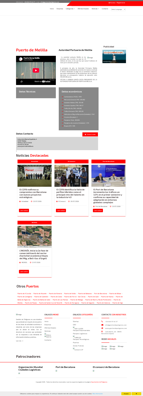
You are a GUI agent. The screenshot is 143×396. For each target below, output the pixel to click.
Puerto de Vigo (117, 303)
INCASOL (24, 262)
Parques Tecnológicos (81, 339)
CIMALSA (78, 337)
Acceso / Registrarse (117, 3)
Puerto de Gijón (93, 296)
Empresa (60, 9)
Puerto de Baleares (85, 293)
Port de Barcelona (101, 206)
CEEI (74, 324)
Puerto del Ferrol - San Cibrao (75, 296)
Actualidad (24, 201)
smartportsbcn (107, 61)
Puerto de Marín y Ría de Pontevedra (98, 300)
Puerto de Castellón (41, 296)
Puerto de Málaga (76, 300)
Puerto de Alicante (39, 293)
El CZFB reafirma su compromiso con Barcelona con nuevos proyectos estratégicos (32, 193)
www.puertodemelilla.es (25, 146)
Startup (76, 321)
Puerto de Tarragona (72, 303)
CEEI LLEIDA (79, 328)
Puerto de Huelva (107, 296)
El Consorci (62, 201)
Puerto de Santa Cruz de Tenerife (50, 303)
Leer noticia (24, 210)
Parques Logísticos (80, 333)
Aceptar (126, 393)
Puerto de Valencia (103, 303)
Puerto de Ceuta (56, 296)
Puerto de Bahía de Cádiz (41, 300)
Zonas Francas (78, 346)
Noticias (94, 9)
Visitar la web (91, 134)
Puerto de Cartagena (25, 296)
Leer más (19, 341)
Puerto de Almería (55, 293)
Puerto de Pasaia (31, 303)
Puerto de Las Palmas (60, 300)
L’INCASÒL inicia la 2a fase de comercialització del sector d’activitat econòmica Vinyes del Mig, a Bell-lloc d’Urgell (33, 254)
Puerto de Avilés (70, 293)
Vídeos (48, 335)
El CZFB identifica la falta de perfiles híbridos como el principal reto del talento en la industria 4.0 (70, 193)
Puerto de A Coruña (24, 293)
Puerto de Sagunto (87, 303)
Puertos (76, 342)
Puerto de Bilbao (115, 293)
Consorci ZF (79, 350)
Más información (97, 393)
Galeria (48, 337)
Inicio (52, 9)
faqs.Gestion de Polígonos (99, 382)
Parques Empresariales (81, 330)
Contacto (105, 9)
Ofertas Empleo (83, 9)
